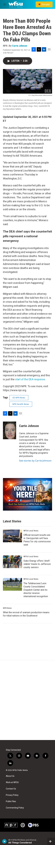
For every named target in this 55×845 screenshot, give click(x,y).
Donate (46, 4)
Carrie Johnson (19, 45)
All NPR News (18, 397)
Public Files (11, 801)
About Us (10, 776)
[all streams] (51, 841)
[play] (4, 841)
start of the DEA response (30, 379)
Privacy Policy (12, 795)
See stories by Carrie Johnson (35, 460)
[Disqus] (27, 700)
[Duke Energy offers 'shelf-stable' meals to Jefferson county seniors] (12, 561)
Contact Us (11, 789)
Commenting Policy (15, 808)
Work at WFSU (12, 782)
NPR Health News (20, 404)
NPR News (7, 608)
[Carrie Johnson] (9, 430)
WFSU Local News (30, 530)
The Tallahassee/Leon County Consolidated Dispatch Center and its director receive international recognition (35, 590)
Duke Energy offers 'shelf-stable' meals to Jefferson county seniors (37, 564)
